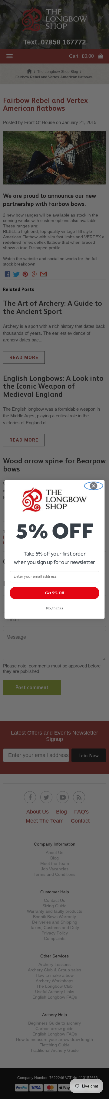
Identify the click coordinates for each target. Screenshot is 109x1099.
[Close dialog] (93, 486)
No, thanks (54, 607)
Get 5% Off (54, 593)
